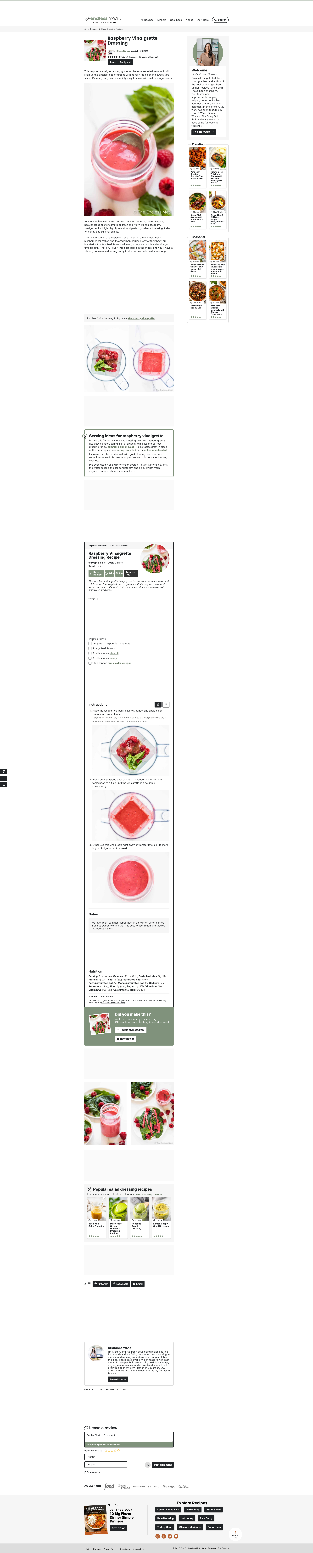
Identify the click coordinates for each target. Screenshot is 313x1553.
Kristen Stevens (123, 51)
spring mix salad (126, 450)
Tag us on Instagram (132, 1029)
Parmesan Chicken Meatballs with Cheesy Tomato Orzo (217, 309)
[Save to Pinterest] (3, 771)
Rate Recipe (97, 573)
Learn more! (202, 132)
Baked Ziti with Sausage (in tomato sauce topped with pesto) (218, 268)
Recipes (93, 29)
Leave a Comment (150, 57)
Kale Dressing (165, 1518)
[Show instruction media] (158, 704)
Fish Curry (206, 1518)
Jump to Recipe (119, 62)
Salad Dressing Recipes (112, 29)
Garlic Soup (193, 1509)
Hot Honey (187, 1518)
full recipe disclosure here (113, 1002)
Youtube (176, 1536)
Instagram (157, 1536)
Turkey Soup (164, 1527)
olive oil (114, 653)
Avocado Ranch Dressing (136, 1226)
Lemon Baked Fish (168, 1509)
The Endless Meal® (102, 19)
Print (111, 573)
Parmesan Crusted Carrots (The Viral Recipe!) (196, 175)
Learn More (116, 1379)
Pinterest (170, 1536)
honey (113, 658)
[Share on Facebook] (3, 778)
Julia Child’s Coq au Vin (196, 306)
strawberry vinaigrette (141, 318)
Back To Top (235, 1536)
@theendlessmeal (125, 1022)
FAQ (87, 1549)
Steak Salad (213, 1509)
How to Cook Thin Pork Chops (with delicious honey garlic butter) (217, 177)
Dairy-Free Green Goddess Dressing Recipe (116, 1228)
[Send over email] (3, 784)
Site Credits (223, 1548)
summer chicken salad (121, 446)
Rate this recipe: (93, 1450)
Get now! (118, 1527)
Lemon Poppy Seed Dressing (161, 1224)
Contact (97, 1549)
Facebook (164, 1536)
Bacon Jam (214, 1527)
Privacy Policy (110, 1549)
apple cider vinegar (119, 663)
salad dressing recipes (148, 1194)
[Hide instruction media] (165, 704)
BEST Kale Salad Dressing (96, 1224)
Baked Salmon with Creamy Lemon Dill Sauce (197, 267)
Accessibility (139, 1549)
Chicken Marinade (190, 1527)
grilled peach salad (155, 450)
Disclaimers (125, 1549)
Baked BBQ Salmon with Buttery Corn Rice (196, 218)
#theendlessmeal (159, 1022)
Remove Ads (130, 573)
